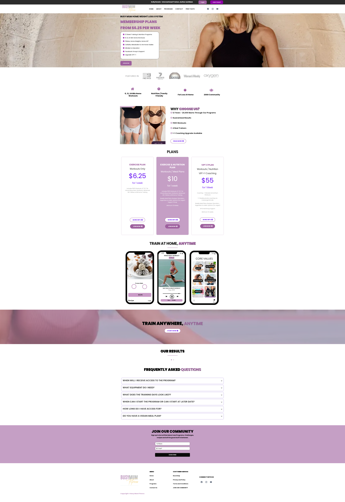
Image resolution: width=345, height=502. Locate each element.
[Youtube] (217, 9)
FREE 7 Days (190, 9)
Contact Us (153, 488)
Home (151, 9)
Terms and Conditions (180, 484)
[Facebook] (208, 9)
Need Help (176, 476)
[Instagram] (212, 9)
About (158, 9)
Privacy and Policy (179, 480)
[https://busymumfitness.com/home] (131, 9)
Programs (168, 9)
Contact (179, 9)
